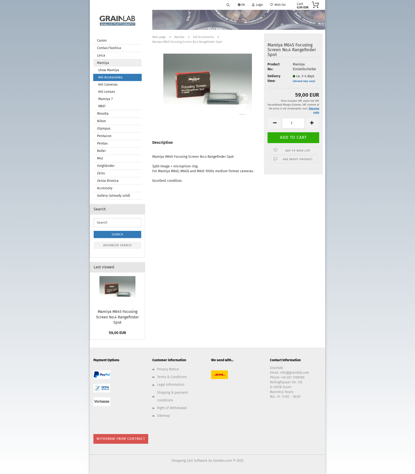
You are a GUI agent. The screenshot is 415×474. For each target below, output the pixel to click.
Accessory (104, 188)
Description (162, 142)
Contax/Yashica (109, 48)
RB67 (101, 106)
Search (117, 234)
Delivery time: (274, 78)
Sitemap (163, 416)
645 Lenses (106, 92)
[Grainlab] (117, 20)
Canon (102, 40)
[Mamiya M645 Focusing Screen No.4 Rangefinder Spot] (207, 86)
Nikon (101, 121)
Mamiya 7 (105, 99)
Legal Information (170, 385)
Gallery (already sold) (113, 196)
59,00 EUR (117, 332)
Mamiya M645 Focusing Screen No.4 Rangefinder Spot (117, 317)
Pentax (102, 143)
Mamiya (103, 63)
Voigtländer (106, 166)
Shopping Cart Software (189, 461)
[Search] (228, 5)
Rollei (101, 151)
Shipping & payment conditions (172, 396)
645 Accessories (110, 77)
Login (259, 4)
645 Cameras (108, 84)
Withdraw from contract (121, 439)
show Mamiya (108, 70)
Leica (101, 55)
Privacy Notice (168, 369)
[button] (275, 123)
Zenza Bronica (108, 181)
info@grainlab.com (294, 373)
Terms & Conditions (172, 377)
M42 (100, 158)
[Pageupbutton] (402, 467)
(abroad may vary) (304, 81)
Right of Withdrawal (172, 408)
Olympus (103, 128)
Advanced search (117, 245)
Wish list (279, 4)
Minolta (103, 114)
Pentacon (104, 136)
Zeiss (101, 173)
